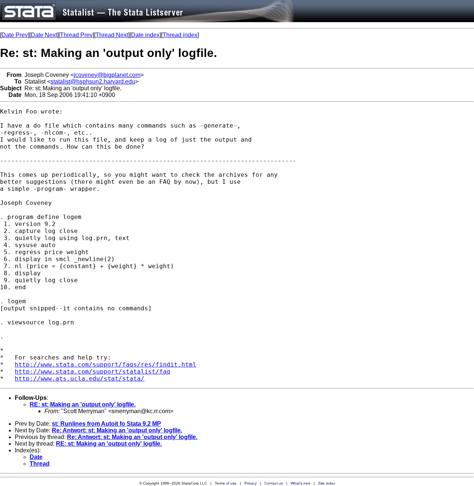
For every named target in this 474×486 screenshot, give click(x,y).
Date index (145, 35)
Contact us (273, 483)
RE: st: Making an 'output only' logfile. (83, 404)
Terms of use (226, 483)
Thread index (180, 35)
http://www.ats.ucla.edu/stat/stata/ (79, 378)
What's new (300, 483)
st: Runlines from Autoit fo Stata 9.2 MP (106, 424)
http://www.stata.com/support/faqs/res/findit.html (105, 364)
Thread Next (112, 35)
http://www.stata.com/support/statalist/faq (92, 371)
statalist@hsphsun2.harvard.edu (92, 81)
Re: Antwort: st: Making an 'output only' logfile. (117, 430)
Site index (326, 483)
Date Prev (14, 35)
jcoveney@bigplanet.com (107, 75)
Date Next (44, 35)
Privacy (250, 483)
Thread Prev (76, 35)
